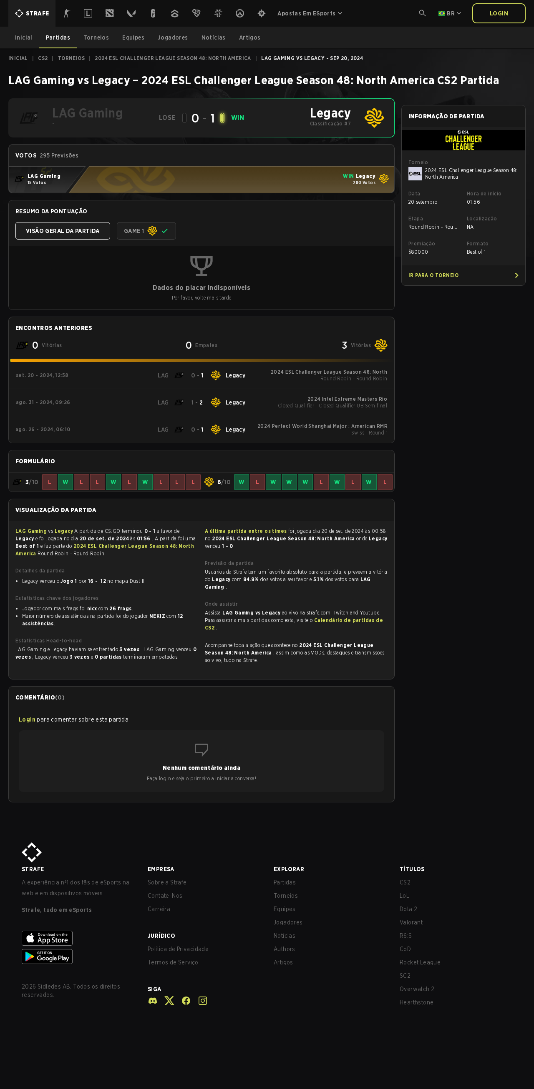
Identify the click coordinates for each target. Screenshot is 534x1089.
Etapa (415, 218)
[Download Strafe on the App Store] (78, 938)
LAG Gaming (31, 531)
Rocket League (420, 962)
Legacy (65, 531)
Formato (478, 243)
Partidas (285, 882)
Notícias (284, 935)
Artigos (283, 962)
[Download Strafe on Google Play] (78, 956)
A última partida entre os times (246, 531)
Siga (154, 989)
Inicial (18, 58)
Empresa (161, 869)
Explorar (289, 869)
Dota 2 (408, 909)
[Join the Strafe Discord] (153, 1001)
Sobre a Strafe (167, 882)
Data (414, 193)
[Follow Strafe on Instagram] (199, 1001)
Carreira (159, 909)
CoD (405, 949)
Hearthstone (416, 1002)
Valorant (411, 922)
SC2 (405, 975)
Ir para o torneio (433, 275)
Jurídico (161, 935)
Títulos (412, 869)
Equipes (285, 909)
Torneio (418, 162)
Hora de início (484, 193)
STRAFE (33, 869)
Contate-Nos (165, 895)
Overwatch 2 (417, 989)
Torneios (71, 58)
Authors (284, 949)
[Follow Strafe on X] (166, 1001)
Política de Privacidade (178, 949)
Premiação (422, 243)
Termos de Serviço (173, 962)
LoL (404, 895)
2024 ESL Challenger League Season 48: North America (173, 58)
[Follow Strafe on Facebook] (182, 1001)
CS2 (43, 58)
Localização (482, 218)
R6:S (406, 935)
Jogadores (288, 922)
